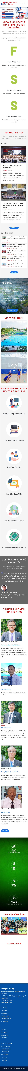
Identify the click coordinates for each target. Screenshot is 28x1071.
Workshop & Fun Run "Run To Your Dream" (12, 167)
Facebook (5, 1035)
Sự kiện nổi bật (6, 242)
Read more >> (14, 227)
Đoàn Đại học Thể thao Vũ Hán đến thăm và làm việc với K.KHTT (16, 257)
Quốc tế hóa (5, 1051)
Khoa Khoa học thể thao (11, 3)
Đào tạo (4, 1013)
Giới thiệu (4, 1010)
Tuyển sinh (5, 1021)
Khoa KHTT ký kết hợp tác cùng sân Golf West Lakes (16, 263)
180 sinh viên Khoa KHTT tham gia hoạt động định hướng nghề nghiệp (13, 205)
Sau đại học (5, 1054)
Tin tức (4, 1030)
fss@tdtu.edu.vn (7, 1002)
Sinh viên (4, 1058)
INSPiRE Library (6, 1049)
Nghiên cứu (5, 1016)
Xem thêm (14, 272)
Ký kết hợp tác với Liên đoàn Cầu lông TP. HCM (16, 251)
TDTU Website (6, 1046)
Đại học (4, 1060)
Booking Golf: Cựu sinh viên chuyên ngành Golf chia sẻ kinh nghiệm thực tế (16, 238)
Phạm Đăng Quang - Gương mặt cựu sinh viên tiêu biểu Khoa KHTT (16, 245)
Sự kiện (5, 170)
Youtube (4, 1038)
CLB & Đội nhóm (6, 1018)
